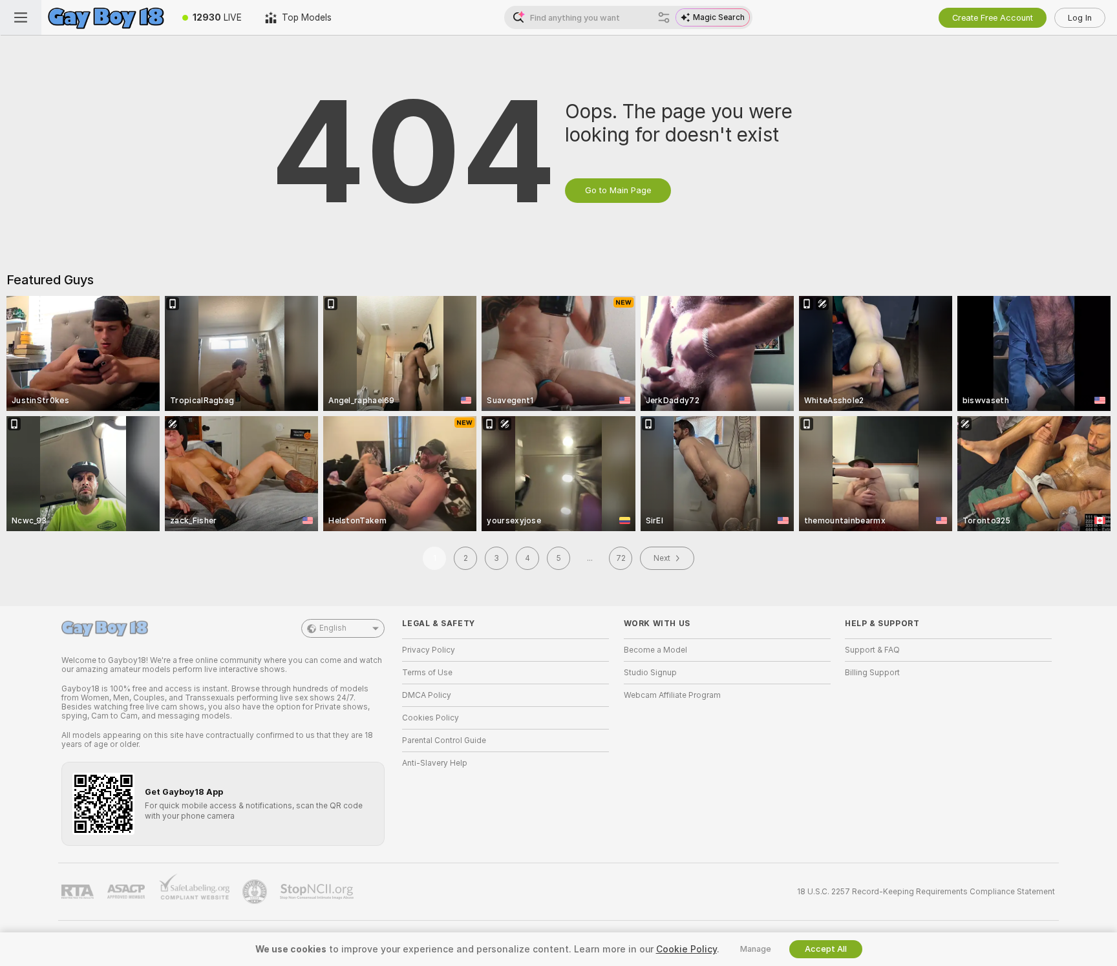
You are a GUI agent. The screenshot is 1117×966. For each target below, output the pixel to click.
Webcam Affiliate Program (672, 695)
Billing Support (872, 672)
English (332, 628)
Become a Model (655, 650)
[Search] (664, 17)
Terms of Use (427, 672)
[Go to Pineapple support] (256, 891)
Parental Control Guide (444, 740)
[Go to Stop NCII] (318, 891)
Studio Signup (650, 672)
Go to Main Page (618, 190)
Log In (1080, 18)
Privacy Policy (428, 650)
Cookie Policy (686, 949)
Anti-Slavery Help (434, 763)
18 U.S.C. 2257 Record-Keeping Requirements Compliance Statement (926, 891)
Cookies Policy (430, 717)
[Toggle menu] (20, 17)
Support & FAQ (872, 650)
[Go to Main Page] (106, 17)
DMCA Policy (426, 695)
